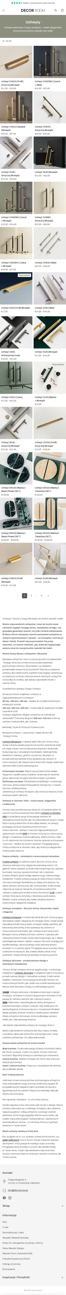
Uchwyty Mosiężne (11, 742)
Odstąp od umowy (11, 1264)
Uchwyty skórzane (24, 973)
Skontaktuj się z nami (13, 1232)
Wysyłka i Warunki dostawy (15, 1238)
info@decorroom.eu (18, 1190)
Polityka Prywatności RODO (16, 1259)
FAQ (4, 1222)
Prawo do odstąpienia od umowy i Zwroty (22, 1243)
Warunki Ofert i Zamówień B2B (17, 1253)
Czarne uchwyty (10, 862)
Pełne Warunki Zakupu (13, 1248)
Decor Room (36, 1290)
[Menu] (3, 10)
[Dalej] (48, 595)
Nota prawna (8, 1269)
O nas (5, 1227)
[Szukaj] (55, 10)
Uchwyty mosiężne (11, 917)
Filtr (9, 41)
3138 (52, 893)
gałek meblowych (10, 1140)
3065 (24, 834)
